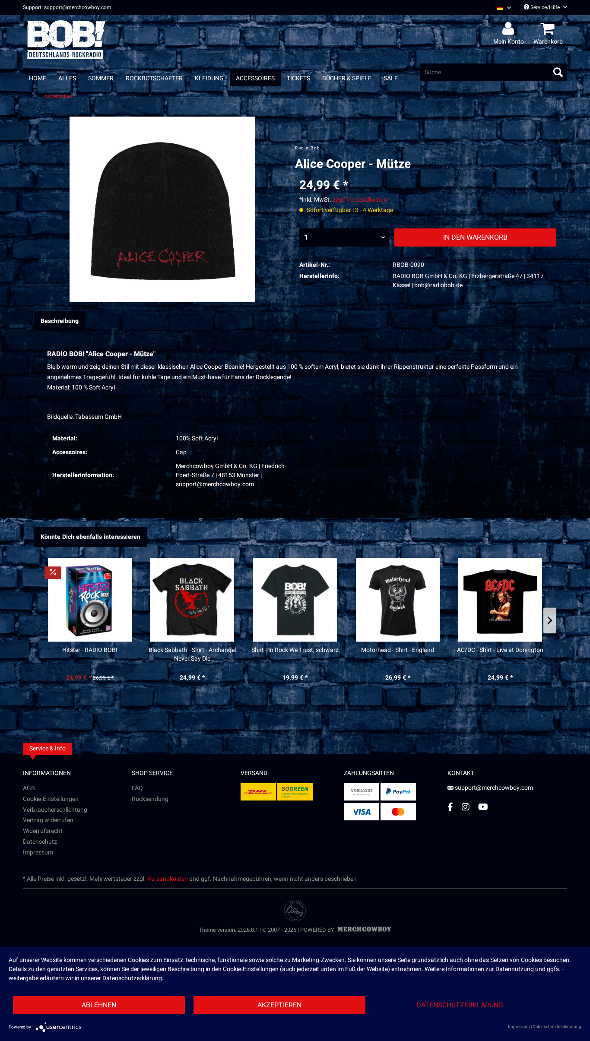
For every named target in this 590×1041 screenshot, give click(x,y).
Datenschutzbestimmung (557, 1027)
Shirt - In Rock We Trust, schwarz (295, 650)
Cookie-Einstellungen (51, 799)
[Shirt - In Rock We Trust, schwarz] (295, 600)
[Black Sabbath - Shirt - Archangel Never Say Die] (193, 600)
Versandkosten (167, 878)
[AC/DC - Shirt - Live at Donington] (500, 600)
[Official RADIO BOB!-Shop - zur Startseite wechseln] (66, 39)
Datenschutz (40, 841)
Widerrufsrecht (43, 830)
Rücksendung (150, 799)
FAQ (137, 788)
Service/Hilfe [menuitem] (545, 7)
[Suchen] (558, 72)
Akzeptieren (279, 1005)
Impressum (38, 852)
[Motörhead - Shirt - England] (398, 600)
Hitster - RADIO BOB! (89, 650)
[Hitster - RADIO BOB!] (90, 600)
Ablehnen (99, 1005)
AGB (29, 788)
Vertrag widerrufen (48, 820)
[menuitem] (500, 7)
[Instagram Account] (465, 806)
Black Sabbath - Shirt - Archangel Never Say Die (192, 654)
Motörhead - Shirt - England (397, 650)
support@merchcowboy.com (493, 787)
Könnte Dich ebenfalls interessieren (90, 536)
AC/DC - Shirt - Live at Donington (500, 650)
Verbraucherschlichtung (55, 809)
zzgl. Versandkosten (360, 199)
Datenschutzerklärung (459, 1005)
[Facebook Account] (450, 806)
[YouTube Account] (483, 806)
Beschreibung (60, 321)
